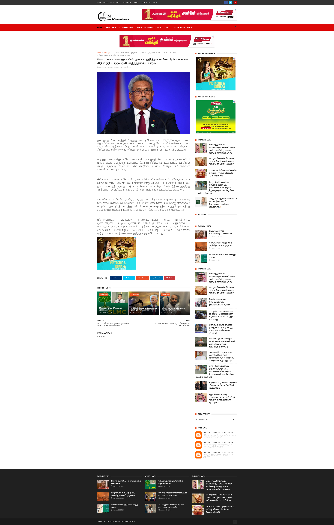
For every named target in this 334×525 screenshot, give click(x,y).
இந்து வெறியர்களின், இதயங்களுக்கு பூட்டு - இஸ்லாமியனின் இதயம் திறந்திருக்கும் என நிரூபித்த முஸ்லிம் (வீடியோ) (214, 188)
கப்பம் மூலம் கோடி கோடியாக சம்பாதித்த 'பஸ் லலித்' (173, 309)
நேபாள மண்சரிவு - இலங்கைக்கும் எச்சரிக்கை (220, 232)
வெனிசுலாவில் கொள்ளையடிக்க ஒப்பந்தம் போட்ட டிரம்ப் (143, 309)
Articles (116, 27)
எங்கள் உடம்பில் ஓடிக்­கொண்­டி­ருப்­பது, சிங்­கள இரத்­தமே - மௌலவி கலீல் (223, 173)
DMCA (155, 2)
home (99, 2)
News (108, 27)
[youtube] (235, 2)
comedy (139, 27)
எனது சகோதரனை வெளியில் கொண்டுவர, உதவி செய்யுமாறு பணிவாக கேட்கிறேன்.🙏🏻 (223, 202)
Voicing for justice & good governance (218, 432)
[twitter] (230, 2)
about (105, 2)
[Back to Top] (235, 522)
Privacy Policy (115, 2)
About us (158, 27)
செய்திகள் (108, 53)
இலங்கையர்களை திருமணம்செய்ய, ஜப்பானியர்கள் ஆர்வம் (219, 302)
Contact (168, 27)
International (128, 27)
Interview (148, 27)
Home (99, 27)
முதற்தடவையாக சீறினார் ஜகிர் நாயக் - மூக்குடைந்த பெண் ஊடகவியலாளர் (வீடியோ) (221, 329)
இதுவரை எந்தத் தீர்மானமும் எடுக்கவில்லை (110, 309)
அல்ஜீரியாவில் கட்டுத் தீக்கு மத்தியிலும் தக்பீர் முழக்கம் (220, 244)
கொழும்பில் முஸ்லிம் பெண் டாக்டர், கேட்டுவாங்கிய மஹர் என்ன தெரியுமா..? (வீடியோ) (222, 161)
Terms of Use (146, 2)
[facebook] (226, 2)
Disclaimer (127, 2)
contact (136, 2)
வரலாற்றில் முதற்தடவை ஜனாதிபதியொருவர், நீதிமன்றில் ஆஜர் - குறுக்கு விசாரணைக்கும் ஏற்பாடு (221, 356)
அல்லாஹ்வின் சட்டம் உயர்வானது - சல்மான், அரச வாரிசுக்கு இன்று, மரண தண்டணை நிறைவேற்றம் (222, 148)
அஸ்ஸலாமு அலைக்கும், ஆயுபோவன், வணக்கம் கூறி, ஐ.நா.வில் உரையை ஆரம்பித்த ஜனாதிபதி (222, 342)
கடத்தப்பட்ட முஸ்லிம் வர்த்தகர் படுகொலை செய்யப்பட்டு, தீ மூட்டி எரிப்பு (223, 385)
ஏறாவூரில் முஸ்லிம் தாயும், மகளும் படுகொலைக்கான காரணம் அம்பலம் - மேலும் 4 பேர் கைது (221, 315)
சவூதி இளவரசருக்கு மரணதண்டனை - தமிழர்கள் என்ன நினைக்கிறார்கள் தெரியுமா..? (222, 398)
